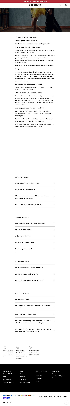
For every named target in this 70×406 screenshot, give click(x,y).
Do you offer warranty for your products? (29, 268)
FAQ (4, 377)
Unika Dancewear (44, 397)
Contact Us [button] (56, 371)
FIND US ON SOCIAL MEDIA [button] (41, 372)
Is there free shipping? (23, 236)
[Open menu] (6, 5)
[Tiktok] (7, 402)
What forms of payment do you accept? (29, 204)
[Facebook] (4, 402)
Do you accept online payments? (26, 189)
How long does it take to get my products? (30, 223)
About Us (22, 377)
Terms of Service (8, 382)
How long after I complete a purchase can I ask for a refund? (33, 307)
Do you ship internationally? (24, 242)
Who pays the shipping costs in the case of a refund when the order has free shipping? (33, 330)
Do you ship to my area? (23, 249)
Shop (21, 374)
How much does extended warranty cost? (29, 281)
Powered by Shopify (60, 397)
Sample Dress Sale (25, 382)
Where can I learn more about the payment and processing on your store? (31, 197)
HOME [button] (21, 371)
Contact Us (23, 379)
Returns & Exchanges (9, 374)
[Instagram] (10, 402)
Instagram (39, 378)
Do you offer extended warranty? (26, 274)
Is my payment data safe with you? (27, 183)
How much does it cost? (23, 230)
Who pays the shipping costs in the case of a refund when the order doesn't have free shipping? (33, 322)
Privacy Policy (7, 379)
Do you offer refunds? (22, 299)
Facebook (39, 375)
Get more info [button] (7, 371)
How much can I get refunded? (25, 314)
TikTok (37, 381)
